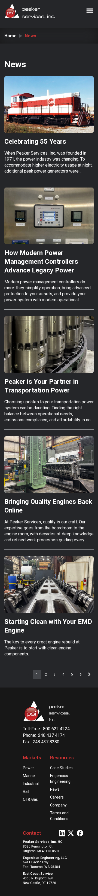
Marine (29, 776)
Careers (57, 797)
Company (58, 805)
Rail (26, 791)
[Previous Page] (28, 674)
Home (10, 35)
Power (28, 768)
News (55, 789)
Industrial (31, 783)
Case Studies (61, 768)
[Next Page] (89, 674)
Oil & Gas (30, 799)
